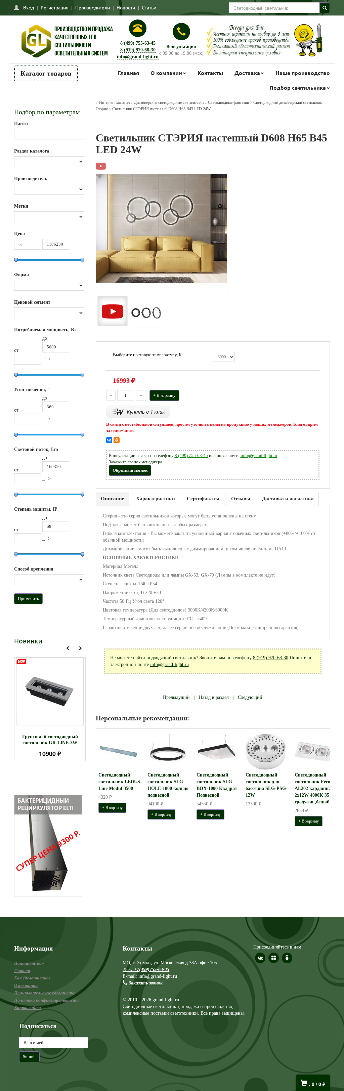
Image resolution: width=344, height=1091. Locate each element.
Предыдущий (176, 697)
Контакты (210, 72)
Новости (126, 7)
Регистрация (55, 7)
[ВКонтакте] (109, 440)
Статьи (149, 7)
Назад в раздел (214, 697)
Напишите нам (29, 963)
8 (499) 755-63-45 (138, 43)
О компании (166, 72)
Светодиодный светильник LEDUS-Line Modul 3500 (120, 781)
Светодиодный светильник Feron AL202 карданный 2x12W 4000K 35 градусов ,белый (314, 788)
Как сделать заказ (32, 977)
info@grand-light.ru (138, 56)
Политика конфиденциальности (46, 1000)
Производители (92, 7)
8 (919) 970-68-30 (138, 49)
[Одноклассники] (117, 440)
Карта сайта (27, 1007)
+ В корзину (164, 395)
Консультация (181, 46)
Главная (128, 72)
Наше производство (302, 72)
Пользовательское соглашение (44, 992)
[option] (49, 709)
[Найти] (324, 7)
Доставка (247, 72)
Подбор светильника (297, 87)
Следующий (250, 697)
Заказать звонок (146, 982)
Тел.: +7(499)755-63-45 (146, 969)
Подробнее (59, 697)
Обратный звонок (130, 470)
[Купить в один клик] (138, 411)
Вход (28, 7)
